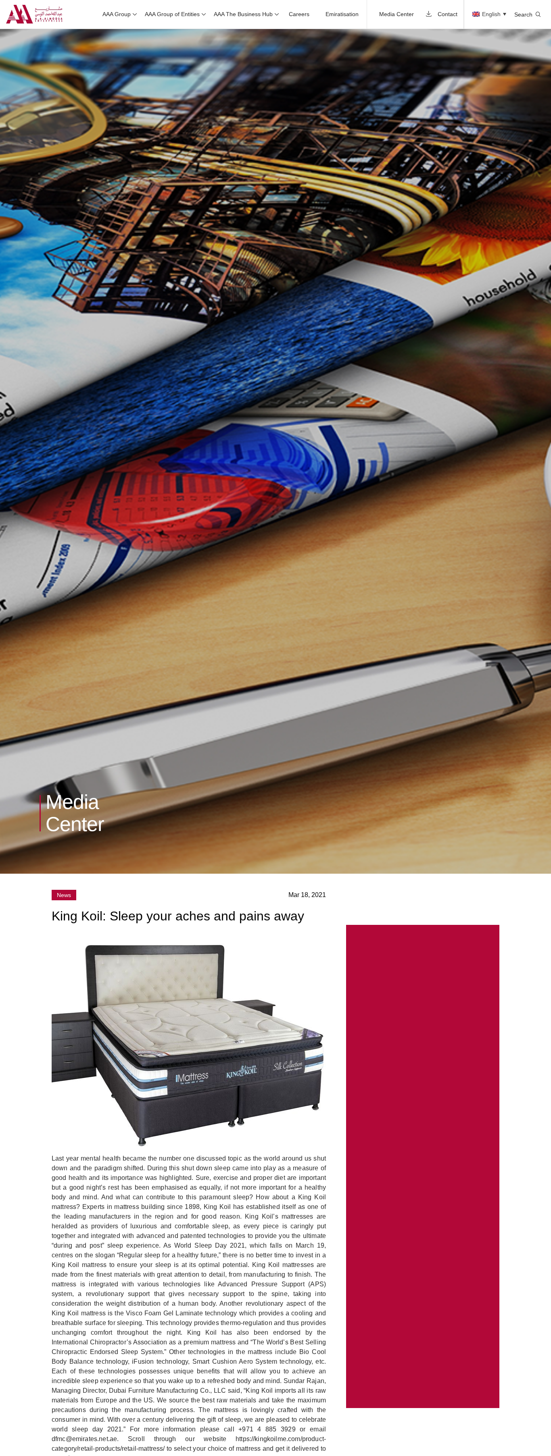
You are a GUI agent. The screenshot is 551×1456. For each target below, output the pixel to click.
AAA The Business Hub (243, 14)
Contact (447, 14)
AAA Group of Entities (172, 14)
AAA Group (116, 14)
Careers (299, 14)
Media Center (396, 14)
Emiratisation (342, 14)
